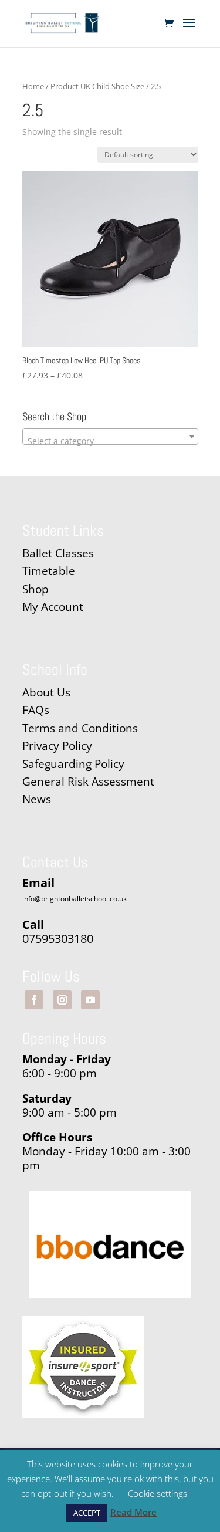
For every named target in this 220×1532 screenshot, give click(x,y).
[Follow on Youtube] (90, 999)
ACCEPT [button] (86, 1512)
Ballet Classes (58, 553)
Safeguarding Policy (73, 764)
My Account (52, 606)
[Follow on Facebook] (34, 999)
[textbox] (110, 441)
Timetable (48, 571)
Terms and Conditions (80, 728)
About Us (46, 692)
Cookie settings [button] (157, 1493)
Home (33, 86)
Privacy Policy (57, 745)
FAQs (35, 710)
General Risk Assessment (89, 781)
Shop (35, 589)
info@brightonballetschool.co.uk (74, 899)
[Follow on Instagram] (62, 999)
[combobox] (110, 436)
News (36, 799)
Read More (133, 1512)
